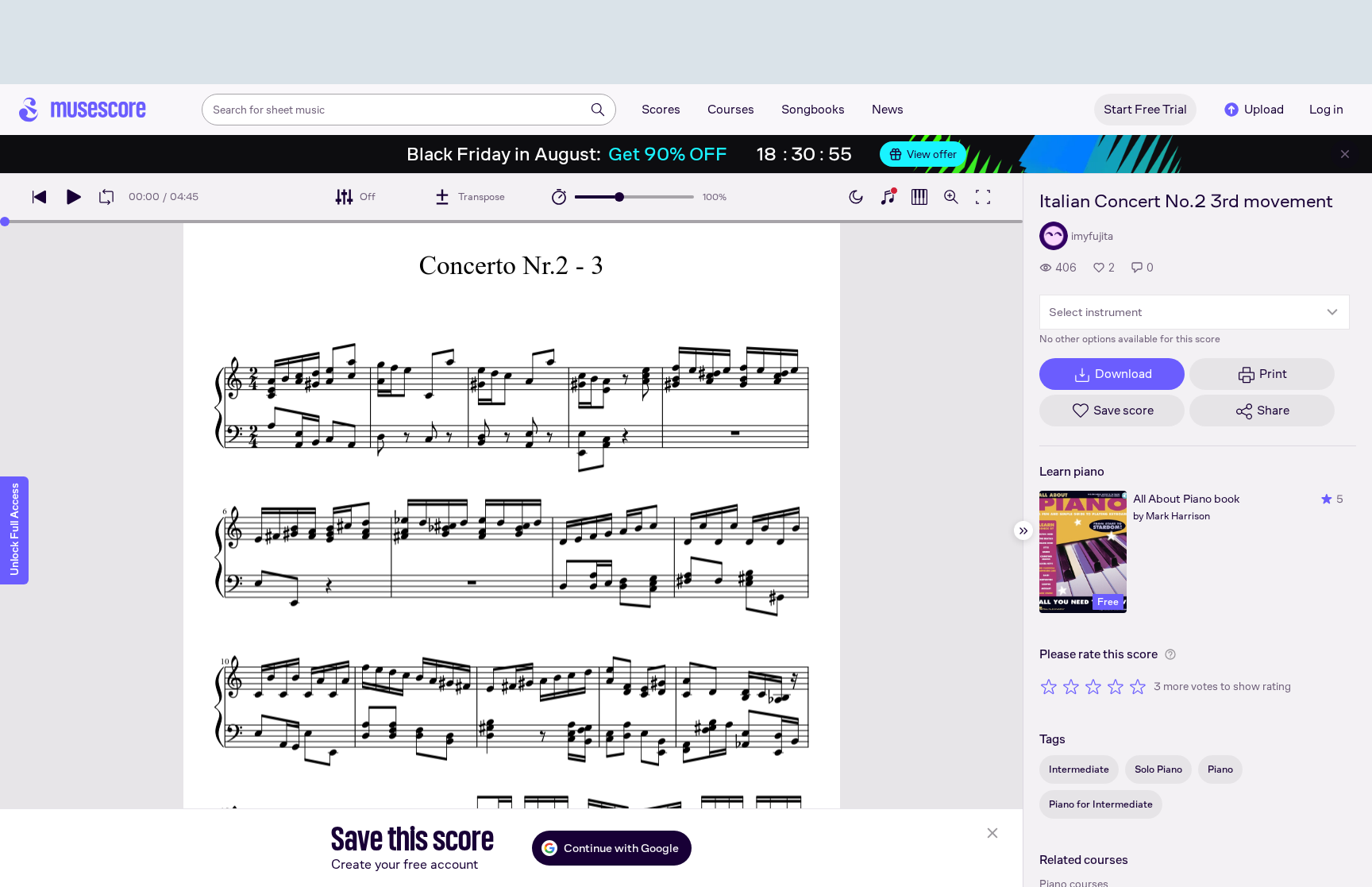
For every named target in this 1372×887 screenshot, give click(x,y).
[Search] (597, 109)
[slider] (619, 197)
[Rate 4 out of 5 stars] (1115, 686)
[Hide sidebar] (1023, 530)
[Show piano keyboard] (888, 197)
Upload (1264, 109)
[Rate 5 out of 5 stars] (1137, 686)
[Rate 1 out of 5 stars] (1048, 686)
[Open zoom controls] (951, 197)
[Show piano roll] (919, 197)
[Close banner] (1345, 154)
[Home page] (82, 109)
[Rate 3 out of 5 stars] (1093, 686)
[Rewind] (40, 197)
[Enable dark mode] (856, 197)
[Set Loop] (106, 197)
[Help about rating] (1170, 654)
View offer (932, 154)
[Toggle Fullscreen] (983, 197)
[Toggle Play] (73, 196)
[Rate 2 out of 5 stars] (1071, 686)
